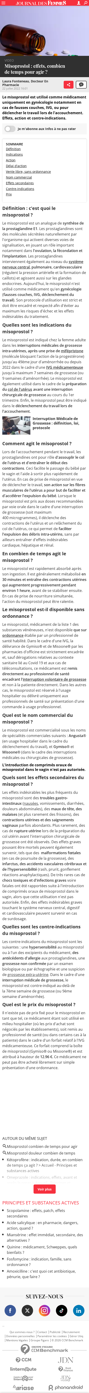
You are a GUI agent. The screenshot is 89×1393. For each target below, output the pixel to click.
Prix (9, 194)
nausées (31, 803)
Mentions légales (17, 1340)
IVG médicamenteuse (64, 367)
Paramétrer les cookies (52, 1336)
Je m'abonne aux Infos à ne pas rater (47, 129)
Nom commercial (19, 177)
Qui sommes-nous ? (22, 1332)
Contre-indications (20, 189)
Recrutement (71, 1332)
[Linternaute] (23, 1369)
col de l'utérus (20, 389)
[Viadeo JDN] (65, 1378)
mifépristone (72, 350)
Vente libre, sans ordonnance (28, 171)
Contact (42, 1332)
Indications (14, 154)
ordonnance (13, 635)
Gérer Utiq (76, 1336)
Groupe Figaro (40, 1340)
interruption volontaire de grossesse (54, 679)
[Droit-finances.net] (65, 1369)
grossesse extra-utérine (28, 974)
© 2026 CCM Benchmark (67, 1340)
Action (11, 160)
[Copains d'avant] (23, 1378)
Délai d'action (16, 166)
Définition (13, 149)
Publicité (55, 1332)
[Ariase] (23, 1387)
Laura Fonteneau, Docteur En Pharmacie (25, 83)
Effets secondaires (20, 183)
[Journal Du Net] (65, 1360)
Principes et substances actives (40, 1203)
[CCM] (23, 1360)
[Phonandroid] (65, 1387)
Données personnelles (20, 1336)
